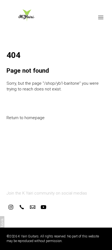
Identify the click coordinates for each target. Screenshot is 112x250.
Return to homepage (26, 117)
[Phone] (21, 207)
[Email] (32, 207)
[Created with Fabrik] (2, 222)
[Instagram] (11, 207)
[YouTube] (43, 207)
